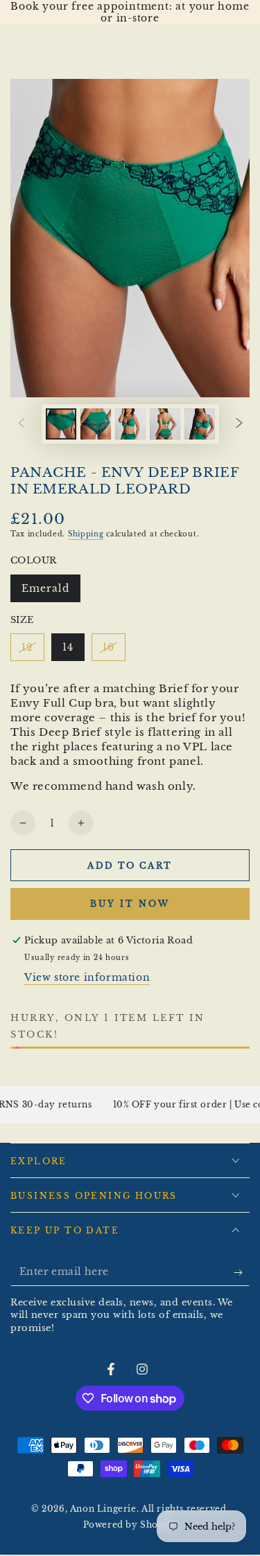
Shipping (86, 534)
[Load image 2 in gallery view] (95, 424)
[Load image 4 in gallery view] (165, 424)
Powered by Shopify (130, 1524)
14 (73, 651)
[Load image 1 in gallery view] (61, 424)
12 (32, 651)
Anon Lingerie (103, 1508)
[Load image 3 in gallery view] (130, 424)
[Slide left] (21, 423)
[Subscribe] (242, 1272)
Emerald (50, 592)
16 (113, 651)
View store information (87, 977)
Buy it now (130, 903)
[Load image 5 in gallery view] (199, 424)
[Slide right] (239, 423)
